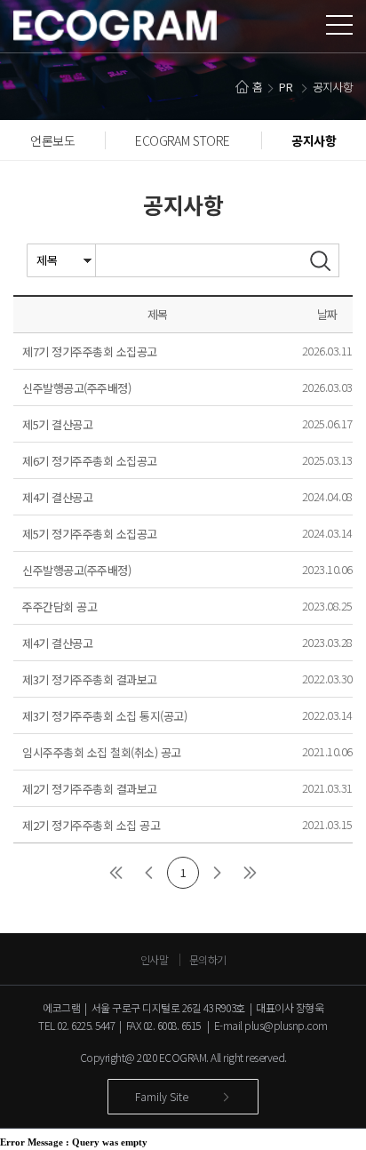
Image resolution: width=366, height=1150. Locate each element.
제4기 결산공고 (57, 497)
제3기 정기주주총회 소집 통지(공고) (104, 715)
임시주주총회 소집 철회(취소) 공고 (101, 752)
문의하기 (208, 959)
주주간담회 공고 (59, 606)
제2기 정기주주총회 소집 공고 (91, 825)
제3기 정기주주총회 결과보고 (89, 679)
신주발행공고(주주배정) (76, 387)
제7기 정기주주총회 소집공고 (89, 351)
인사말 (154, 959)
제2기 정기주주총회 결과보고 (89, 788)
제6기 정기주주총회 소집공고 (89, 460)
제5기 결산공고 (57, 424)
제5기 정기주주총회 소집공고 (89, 533)
